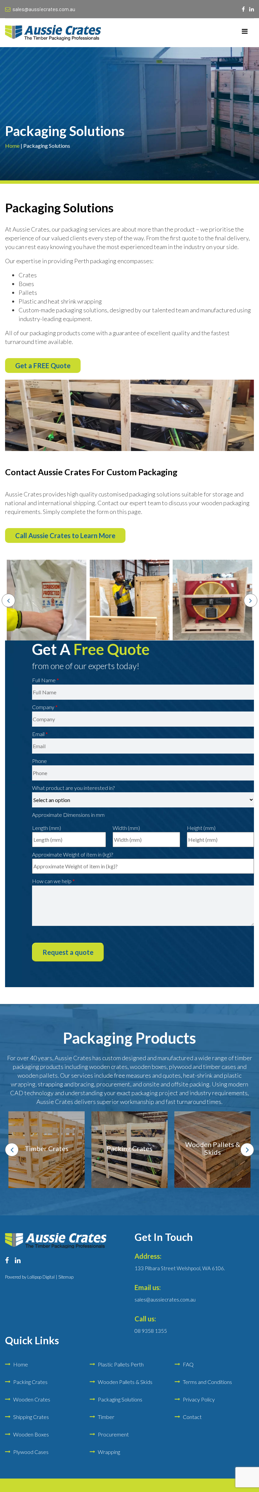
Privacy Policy (199, 1399)
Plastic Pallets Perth (121, 1364)
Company (45, 707)
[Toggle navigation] (244, 32)
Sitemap (66, 1277)
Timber (106, 1417)
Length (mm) (46, 828)
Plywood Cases (31, 1452)
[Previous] (8, 600)
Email (40, 734)
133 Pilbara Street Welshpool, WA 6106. (180, 1268)
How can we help (53, 881)
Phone (39, 761)
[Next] (250, 600)
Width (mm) (126, 828)
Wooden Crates (31, 1399)
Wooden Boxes (31, 1434)
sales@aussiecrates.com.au (43, 9)
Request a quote (67, 952)
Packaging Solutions (120, 1399)
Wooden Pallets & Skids (125, 1382)
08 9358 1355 (151, 1331)
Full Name (45, 680)
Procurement (113, 1434)
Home (12, 145)
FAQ (188, 1364)
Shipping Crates (31, 1417)
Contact (192, 1417)
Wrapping (109, 1452)
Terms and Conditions (207, 1382)
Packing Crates (30, 1382)
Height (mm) (201, 828)
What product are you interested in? (73, 788)
